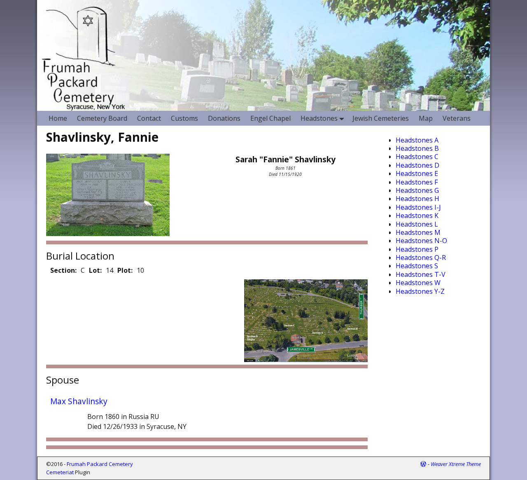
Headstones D (417, 165)
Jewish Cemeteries (380, 118)
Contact (149, 118)
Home (58, 118)
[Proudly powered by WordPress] (423, 464)
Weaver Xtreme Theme (456, 464)
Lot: (95, 270)
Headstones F (417, 182)
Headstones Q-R (421, 257)
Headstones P (417, 249)
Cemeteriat (60, 472)
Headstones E (417, 173)
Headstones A (417, 140)
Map (426, 118)
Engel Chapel (270, 118)
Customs (184, 118)
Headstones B (417, 148)
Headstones (319, 118)
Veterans (457, 118)
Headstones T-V (420, 274)
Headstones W (418, 282)
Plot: (125, 270)
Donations (224, 118)
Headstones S (417, 265)
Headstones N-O (421, 240)
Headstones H (417, 198)
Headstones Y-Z (420, 291)
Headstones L (417, 224)
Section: (63, 270)
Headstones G (417, 190)
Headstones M (418, 232)
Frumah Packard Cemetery (100, 464)
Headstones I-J (418, 207)
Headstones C (417, 156)
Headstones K (417, 215)
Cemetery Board (102, 118)
